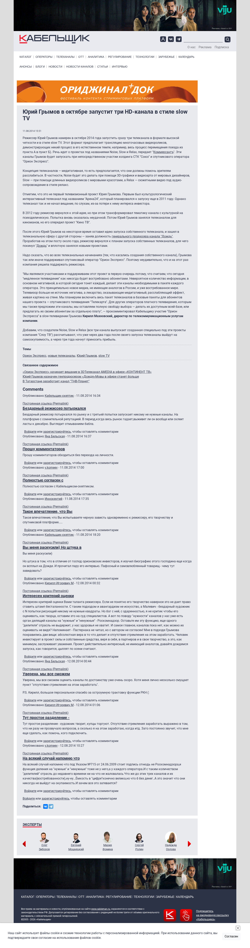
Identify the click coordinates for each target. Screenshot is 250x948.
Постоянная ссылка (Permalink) (46, 403)
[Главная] (55, 39)
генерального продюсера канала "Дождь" (142, 236)
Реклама (205, 47)
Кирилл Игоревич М (59, 583)
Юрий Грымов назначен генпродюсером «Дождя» (59, 376)
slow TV (104, 356)
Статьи (102, 66)
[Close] (237, 928)
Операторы (44, 57)
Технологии (145, 57)
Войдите (30, 431)
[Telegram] (51, 806)
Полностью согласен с (43, 480)
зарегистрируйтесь (57, 431)
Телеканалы (65, 57)
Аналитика (96, 57)
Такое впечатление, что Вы (47, 511)
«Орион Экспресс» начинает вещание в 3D (54, 372)
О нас (192, 47)
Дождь (41, 246)
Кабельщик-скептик (59, 396)
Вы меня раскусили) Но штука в (52, 547)
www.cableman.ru (100, 909)
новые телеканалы (61, 356)
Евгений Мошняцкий (76, 847)
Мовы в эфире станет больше (117, 376)
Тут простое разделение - (46, 717)
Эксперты (32, 824)
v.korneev (51, 467)
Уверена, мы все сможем (46, 674)
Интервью (119, 66)
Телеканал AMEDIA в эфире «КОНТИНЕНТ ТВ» (118, 372)
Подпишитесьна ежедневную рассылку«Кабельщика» (212, 915)
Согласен (231, 936)
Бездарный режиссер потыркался (54, 408)
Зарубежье (166, 57)
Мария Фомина (108, 847)
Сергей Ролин (139, 847)
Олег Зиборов (44, 847)
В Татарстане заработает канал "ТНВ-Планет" (56, 381)
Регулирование (120, 57)
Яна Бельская (55, 436)
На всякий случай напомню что (51, 758)
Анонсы (26, 66)
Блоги (40, 66)
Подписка (222, 47)
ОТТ (81, 57)
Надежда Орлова (171, 847)
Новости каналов (79, 66)
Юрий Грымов (87, 356)
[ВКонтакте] (45, 806)
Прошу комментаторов (44, 449)
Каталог (26, 57)
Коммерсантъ (163, 152)
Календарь (186, 57)
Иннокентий (53, 499)
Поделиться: (32, 806)
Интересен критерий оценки (48, 595)
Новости (55, 66)
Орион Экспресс (34, 356)
